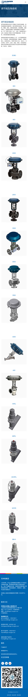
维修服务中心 (4, 650)
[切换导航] (25, 2)
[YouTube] (10, 663)
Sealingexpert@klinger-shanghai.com (10, 626)
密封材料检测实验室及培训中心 (9, 654)
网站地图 (19, 695)
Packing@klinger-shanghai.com (8, 639)
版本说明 (9, 695)
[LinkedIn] (6, 663)
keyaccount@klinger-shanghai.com (9, 620)
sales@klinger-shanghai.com (11, 611)
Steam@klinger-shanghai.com (8, 632)
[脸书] (2, 663)
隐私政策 (14, 695)
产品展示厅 (4, 647)
